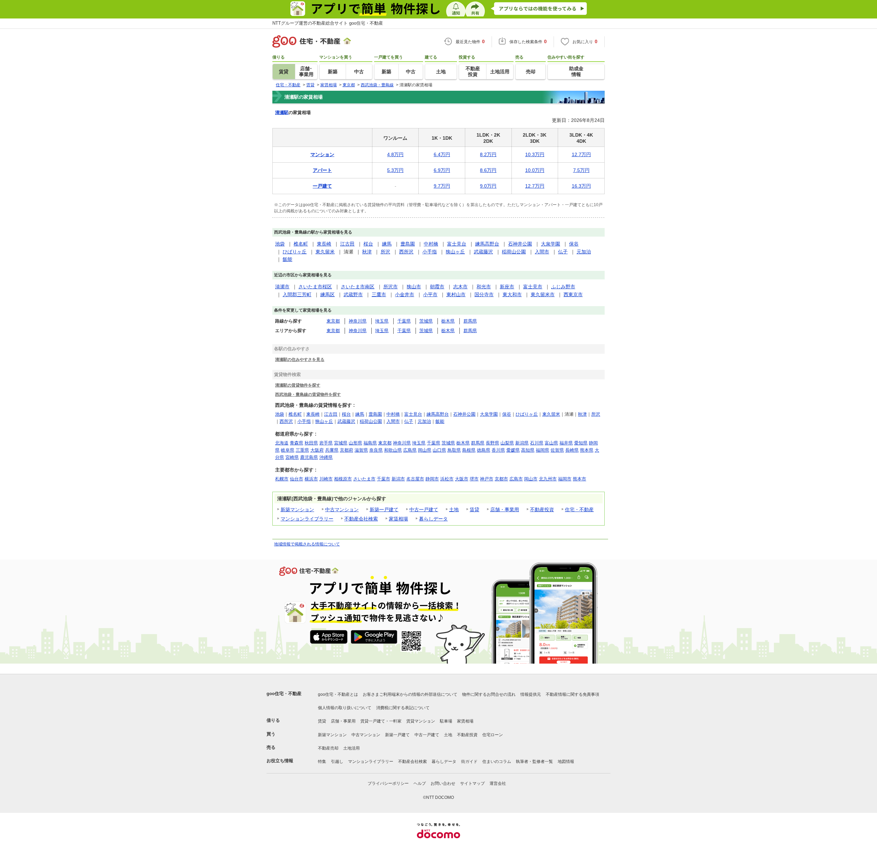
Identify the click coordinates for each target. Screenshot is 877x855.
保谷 (574, 244)
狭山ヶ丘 (455, 251)
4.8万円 (395, 154)
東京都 (333, 321)
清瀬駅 (281, 112)
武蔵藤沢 (483, 251)
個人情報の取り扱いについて (344, 707)
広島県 (410, 450)
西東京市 (573, 294)
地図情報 (566, 761)
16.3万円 (581, 186)
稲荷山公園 (514, 251)
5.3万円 (395, 170)
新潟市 (398, 478)
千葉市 (383, 478)
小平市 (430, 294)
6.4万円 (442, 154)
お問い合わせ (443, 783)
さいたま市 (364, 478)
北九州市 (548, 478)
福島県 (370, 442)
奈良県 (376, 450)
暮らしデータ (433, 518)
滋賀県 (361, 450)
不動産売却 (328, 748)
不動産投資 (542, 509)
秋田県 (311, 442)
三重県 (302, 450)
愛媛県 (513, 450)
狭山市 (414, 286)
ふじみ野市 (563, 286)
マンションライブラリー (307, 518)
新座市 (507, 286)
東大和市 (512, 294)
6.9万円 (442, 170)
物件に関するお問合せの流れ (489, 694)
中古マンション (342, 509)
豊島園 (407, 244)
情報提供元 (530, 694)
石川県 (536, 442)
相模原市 (343, 478)
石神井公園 (520, 244)
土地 (454, 509)
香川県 (498, 450)
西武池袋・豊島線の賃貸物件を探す (308, 394)
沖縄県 (326, 457)
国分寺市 (484, 294)
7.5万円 (581, 170)
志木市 (460, 286)
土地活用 (351, 748)
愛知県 (581, 442)
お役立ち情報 (280, 760)
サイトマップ (472, 783)
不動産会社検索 (361, 518)
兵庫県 (331, 450)
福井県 (566, 442)
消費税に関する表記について (403, 707)
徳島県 (483, 450)
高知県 (527, 450)
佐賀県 (557, 450)
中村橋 (431, 244)
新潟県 (522, 442)
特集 (322, 761)
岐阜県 (287, 450)
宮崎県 (292, 457)
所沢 (385, 251)
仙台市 (296, 478)
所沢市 (390, 286)
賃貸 (474, 509)
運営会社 (498, 783)
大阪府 (317, 450)
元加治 (584, 251)
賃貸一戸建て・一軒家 (381, 721)
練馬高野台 (487, 244)
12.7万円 (581, 154)
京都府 (346, 450)
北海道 (281, 442)
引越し (337, 761)
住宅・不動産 (579, 509)
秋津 (367, 251)
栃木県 (448, 321)
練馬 (387, 244)
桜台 (368, 244)
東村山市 (456, 294)
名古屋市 (415, 478)
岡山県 (424, 450)
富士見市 (532, 286)
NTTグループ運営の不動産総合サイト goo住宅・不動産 (327, 23)
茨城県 (426, 321)
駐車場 (446, 721)
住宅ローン (492, 734)
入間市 (542, 251)
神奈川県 (358, 321)
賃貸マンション (420, 721)
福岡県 (542, 450)
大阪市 (461, 478)
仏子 (563, 251)
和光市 (484, 286)
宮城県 (340, 442)
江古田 (347, 244)
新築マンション (297, 509)
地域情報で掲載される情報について (307, 544)
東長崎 (324, 244)
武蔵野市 (353, 294)
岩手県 (326, 442)
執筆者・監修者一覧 (534, 761)
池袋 (280, 244)
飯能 (287, 259)
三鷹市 (379, 294)
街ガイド (469, 761)
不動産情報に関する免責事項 (572, 694)
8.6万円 (488, 170)
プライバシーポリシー (388, 783)
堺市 (474, 478)
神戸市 (486, 478)
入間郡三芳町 (297, 294)
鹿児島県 (309, 457)
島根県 (468, 450)
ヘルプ (419, 783)
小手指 (429, 251)
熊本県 (586, 450)
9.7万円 (442, 186)
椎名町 (301, 244)
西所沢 (406, 251)
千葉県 (404, 321)
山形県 (355, 442)
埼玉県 (381, 321)
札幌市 (281, 478)
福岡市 (564, 478)
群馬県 (470, 321)
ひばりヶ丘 (295, 251)
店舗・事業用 (504, 509)
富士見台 (456, 244)
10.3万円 (534, 154)
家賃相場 (398, 518)
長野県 (492, 442)
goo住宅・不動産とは (338, 694)
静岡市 (432, 478)
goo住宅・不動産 (284, 693)
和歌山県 (393, 450)
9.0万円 (488, 186)
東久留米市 (543, 294)
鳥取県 (454, 450)
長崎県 (572, 450)
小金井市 (404, 294)
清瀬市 (282, 286)
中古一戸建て (423, 509)
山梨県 (507, 442)
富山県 (551, 442)
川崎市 (326, 478)
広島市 (516, 478)
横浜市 (311, 478)
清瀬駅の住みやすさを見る (299, 359)
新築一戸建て (384, 509)
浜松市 (447, 478)
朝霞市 (437, 286)
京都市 (501, 478)
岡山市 (531, 478)
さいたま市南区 (357, 286)
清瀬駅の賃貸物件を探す (297, 385)
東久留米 (325, 251)
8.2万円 (488, 154)
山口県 (439, 450)
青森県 (296, 442)
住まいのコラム (496, 761)
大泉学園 (550, 244)
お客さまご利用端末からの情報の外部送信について (410, 694)
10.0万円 (534, 170)
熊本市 (579, 478)
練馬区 (327, 294)
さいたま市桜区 (315, 286)
